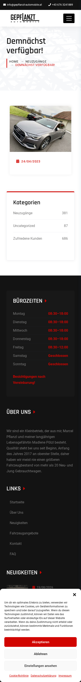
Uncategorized (24, 226)
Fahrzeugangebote (24, 533)
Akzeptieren (40, 642)
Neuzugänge (36, 61)
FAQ (13, 554)
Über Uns (16, 512)
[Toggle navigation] (69, 18)
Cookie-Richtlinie (19, 675)
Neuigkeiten (19, 523)
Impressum (65, 675)
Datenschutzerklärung (43, 675)
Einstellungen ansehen (40, 666)
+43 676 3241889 (62, 4)
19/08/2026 (45, 587)
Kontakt (16, 544)
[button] (74, 594)
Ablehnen (40, 654)
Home (14, 61)
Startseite (17, 502)
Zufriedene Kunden (27, 238)
